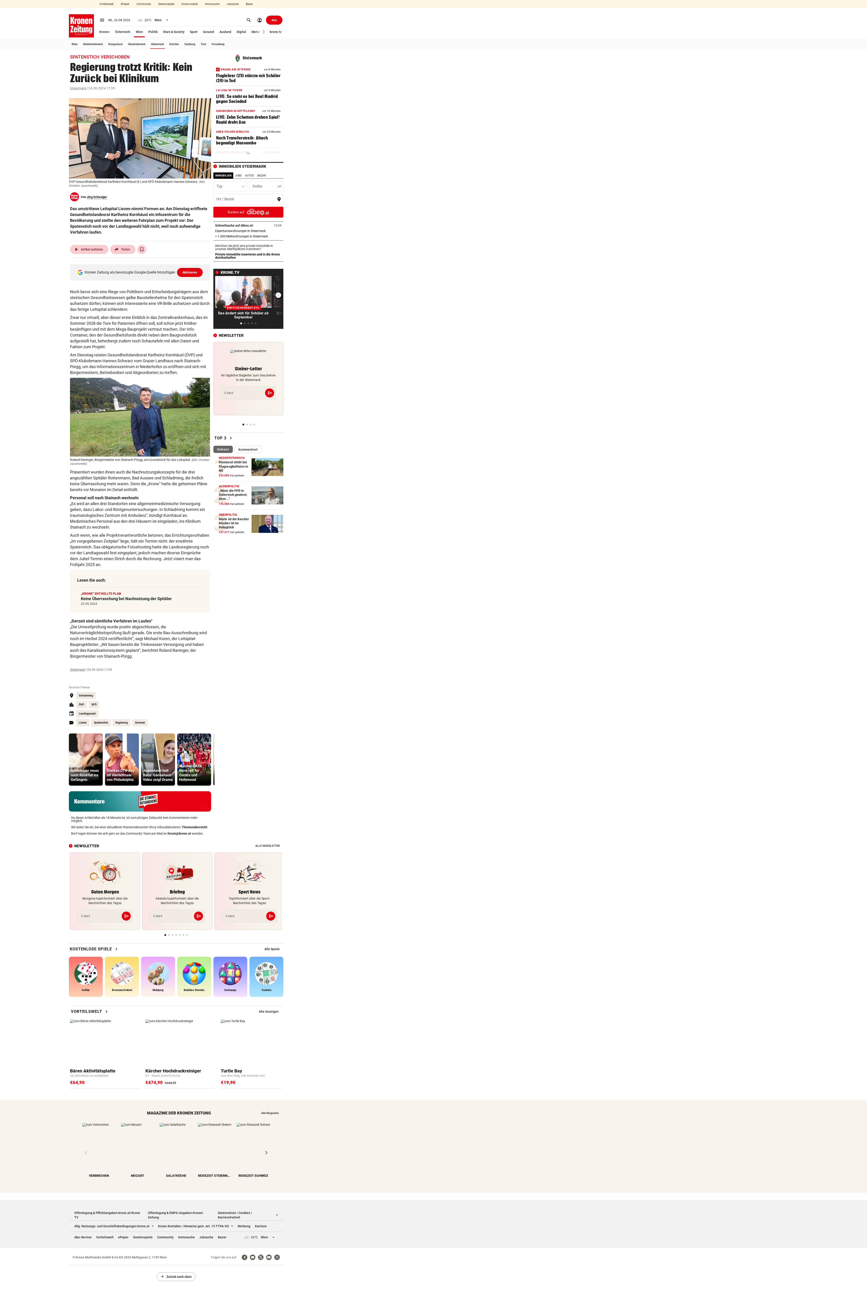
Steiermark (157, 44)
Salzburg (189, 44)
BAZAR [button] (261, 175)
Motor (256, 32)
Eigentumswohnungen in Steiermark (248, 230)
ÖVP (81, 704)
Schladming (86, 695)
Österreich (122, 32)
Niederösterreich (93, 44)
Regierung (121, 722)
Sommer (140, 722)
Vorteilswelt (106, 4)
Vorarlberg (218, 44)
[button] (264, 32)
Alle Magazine (270, 1113)
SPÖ (94, 704)
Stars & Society (173, 32)
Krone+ (104, 32)
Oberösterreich (137, 44)
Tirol (203, 44)
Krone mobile (190, 4)
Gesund (208, 32)
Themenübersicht (194, 827)
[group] (86, 759)
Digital (241, 32)
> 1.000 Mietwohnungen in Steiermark (248, 236)
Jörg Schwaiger (97, 197)
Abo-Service (83, 1237)
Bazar (249, 4)
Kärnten (174, 44)
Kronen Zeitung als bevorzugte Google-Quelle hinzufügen (141, 272)
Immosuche (212, 4)
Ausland (225, 32)
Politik (153, 32)
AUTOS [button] (249, 175)
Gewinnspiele (166, 4)
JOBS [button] (238, 175)
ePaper (125, 4)
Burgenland (115, 44)
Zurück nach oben (176, 1276)
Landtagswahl (87, 713)
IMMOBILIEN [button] (223, 175)
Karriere (261, 1226)
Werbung (244, 1226)
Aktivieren (189, 272)
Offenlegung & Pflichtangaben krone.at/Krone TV (107, 1215)
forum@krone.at (179, 833)
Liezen (83, 722)
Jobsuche (233, 4)
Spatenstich (101, 722)
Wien (139, 32)
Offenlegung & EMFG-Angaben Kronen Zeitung (175, 1215)
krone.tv (276, 32)
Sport (194, 32)
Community (144, 4)
